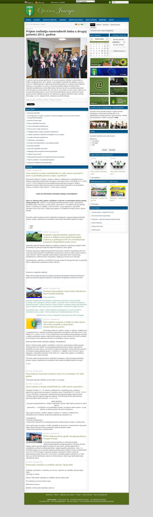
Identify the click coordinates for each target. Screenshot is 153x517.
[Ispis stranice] (76, 25)
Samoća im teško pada (34, 120)
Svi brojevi (94, 204)
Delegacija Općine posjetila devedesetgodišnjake (42, 151)
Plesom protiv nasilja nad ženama (37, 129)
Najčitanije (106, 24)
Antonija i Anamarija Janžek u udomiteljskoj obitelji (42, 143)
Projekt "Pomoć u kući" (34, 154)
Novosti (43, 24)
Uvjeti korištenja (87, 495)
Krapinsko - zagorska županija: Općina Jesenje (106, 219)
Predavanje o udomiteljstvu (35, 140)
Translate (83, 3)
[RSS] (109, 2)
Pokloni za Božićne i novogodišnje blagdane (40, 160)
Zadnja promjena (115, 24)
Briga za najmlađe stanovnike (36, 123)
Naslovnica (54, 2)
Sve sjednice (95, 178)
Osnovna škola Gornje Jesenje (101, 216)
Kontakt (62, 2)
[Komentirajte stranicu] (81, 25)
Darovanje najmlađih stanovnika (37, 148)
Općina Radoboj (97, 223)
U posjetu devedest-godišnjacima (37, 137)
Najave (93, 24)
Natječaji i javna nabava (67, 495)
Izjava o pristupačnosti (100, 495)
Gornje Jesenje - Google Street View (103, 212)
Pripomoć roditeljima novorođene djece (39, 162)
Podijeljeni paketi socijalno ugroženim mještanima (42, 132)
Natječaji (98, 24)
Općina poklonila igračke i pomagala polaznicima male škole (45, 157)
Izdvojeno (93, 27)
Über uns (41, 3)
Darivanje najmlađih (33, 113)
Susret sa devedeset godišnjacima (37, 126)
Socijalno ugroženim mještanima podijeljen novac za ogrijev (45, 134)
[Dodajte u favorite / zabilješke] (79, 25)
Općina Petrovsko (97, 226)
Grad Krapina (96, 230)
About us (30, 3)
